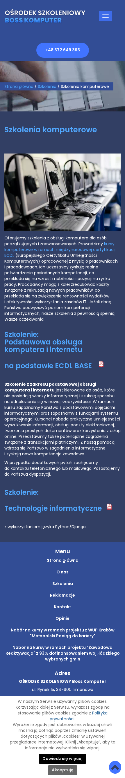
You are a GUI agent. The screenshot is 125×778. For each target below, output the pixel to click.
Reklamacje (62, 595)
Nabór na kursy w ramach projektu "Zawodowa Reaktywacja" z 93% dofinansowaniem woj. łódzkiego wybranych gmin (63, 653)
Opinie (62, 619)
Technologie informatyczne (53, 508)
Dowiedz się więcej (62, 759)
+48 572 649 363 (62, 50)
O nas (62, 572)
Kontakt (62, 607)
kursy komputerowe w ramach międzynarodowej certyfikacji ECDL (59, 250)
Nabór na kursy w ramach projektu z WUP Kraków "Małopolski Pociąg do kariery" (63, 633)
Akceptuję (63, 770)
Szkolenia (62, 584)
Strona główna (18, 86)
